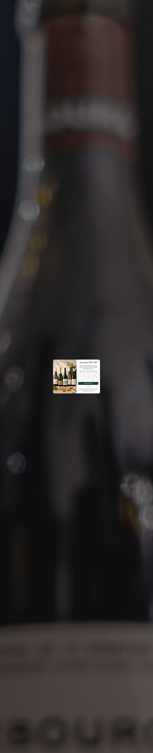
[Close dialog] (98, 361)
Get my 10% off (88, 383)
